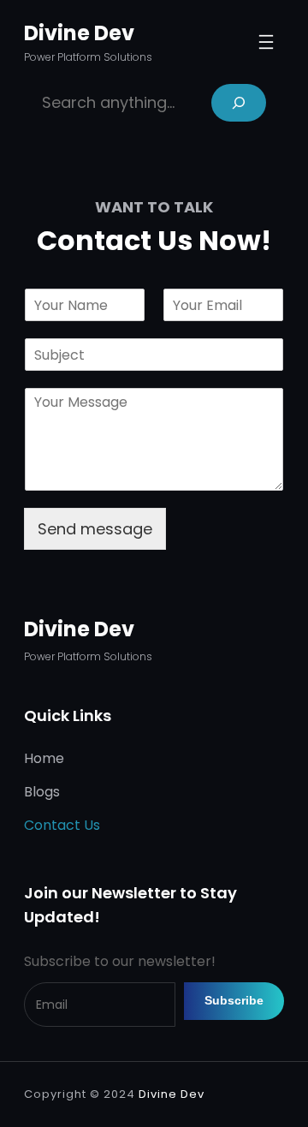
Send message (95, 529)
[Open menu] (266, 42)
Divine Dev (79, 33)
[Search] (238, 103)
